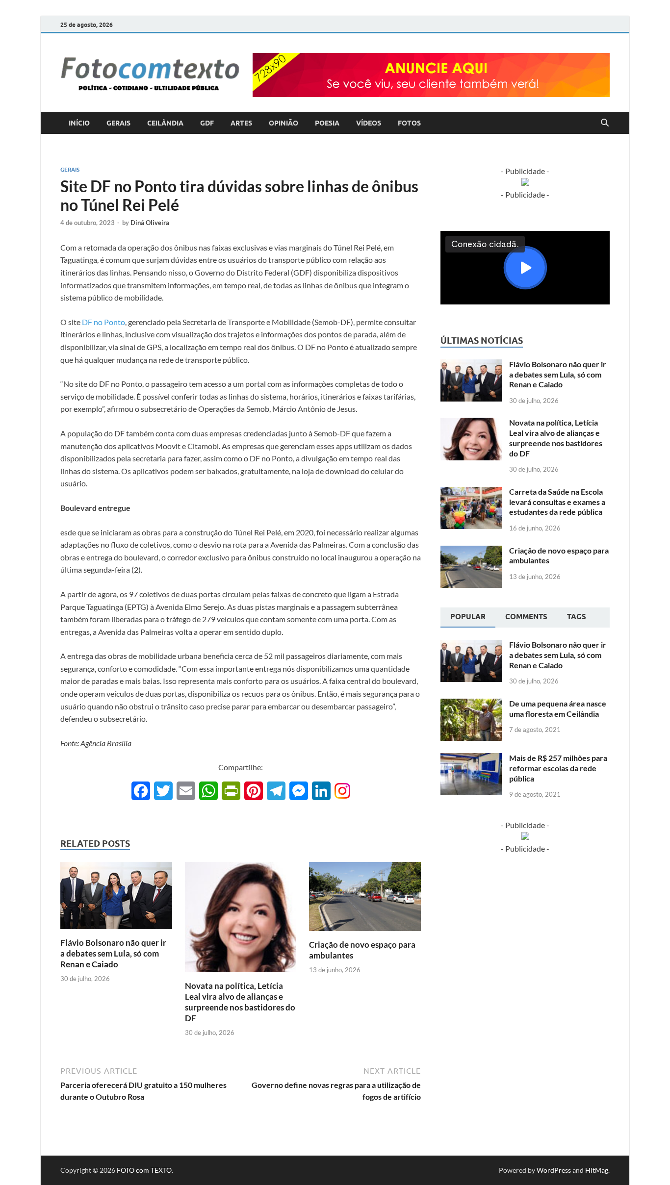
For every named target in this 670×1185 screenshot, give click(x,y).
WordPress (554, 1170)
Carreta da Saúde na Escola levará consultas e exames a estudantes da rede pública (557, 502)
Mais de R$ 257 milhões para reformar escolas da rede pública (558, 768)
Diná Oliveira (149, 223)
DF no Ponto (103, 322)
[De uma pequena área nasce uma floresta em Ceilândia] (471, 704)
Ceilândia (165, 123)
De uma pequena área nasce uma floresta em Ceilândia (557, 708)
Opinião (283, 123)
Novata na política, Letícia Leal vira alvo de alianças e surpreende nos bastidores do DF (240, 1002)
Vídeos (368, 123)
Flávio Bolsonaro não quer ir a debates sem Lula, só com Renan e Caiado (113, 953)
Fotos (409, 123)
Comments (526, 616)
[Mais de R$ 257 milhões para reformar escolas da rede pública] (471, 758)
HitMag (596, 1170)
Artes (241, 123)
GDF (207, 123)
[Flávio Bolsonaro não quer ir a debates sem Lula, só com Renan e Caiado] (116, 898)
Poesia (327, 123)
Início (79, 123)
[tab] (467, 617)
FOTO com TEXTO (144, 1170)
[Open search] (604, 123)
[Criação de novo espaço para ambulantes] (365, 899)
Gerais (118, 123)
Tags (576, 616)
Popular (468, 616)
